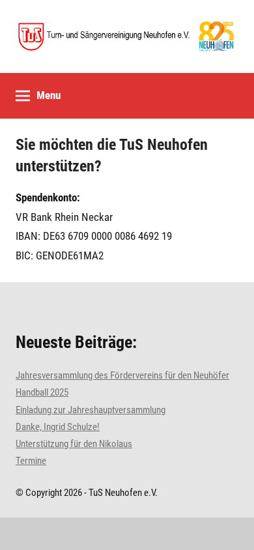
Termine (31, 461)
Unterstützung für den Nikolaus (74, 444)
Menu (48, 95)
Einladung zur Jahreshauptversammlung (90, 410)
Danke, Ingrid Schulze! (58, 427)
